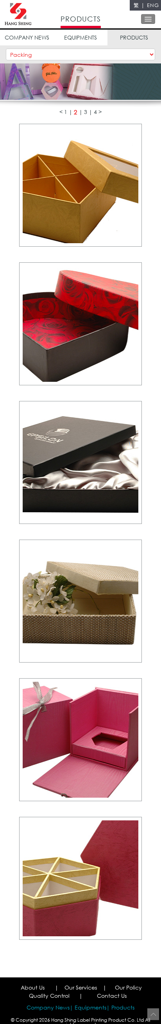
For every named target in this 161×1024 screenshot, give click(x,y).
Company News (48, 1007)
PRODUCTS (134, 37)
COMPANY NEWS (27, 37)
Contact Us (112, 995)
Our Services (80, 987)
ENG (153, 5)
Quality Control (49, 995)
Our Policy (128, 987)
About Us (33, 987)
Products (122, 1007)
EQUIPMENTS (80, 37)
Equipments (90, 1007)
